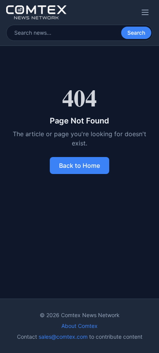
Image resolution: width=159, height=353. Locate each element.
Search (136, 32)
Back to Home (79, 165)
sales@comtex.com (63, 336)
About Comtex (79, 326)
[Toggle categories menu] (145, 12)
